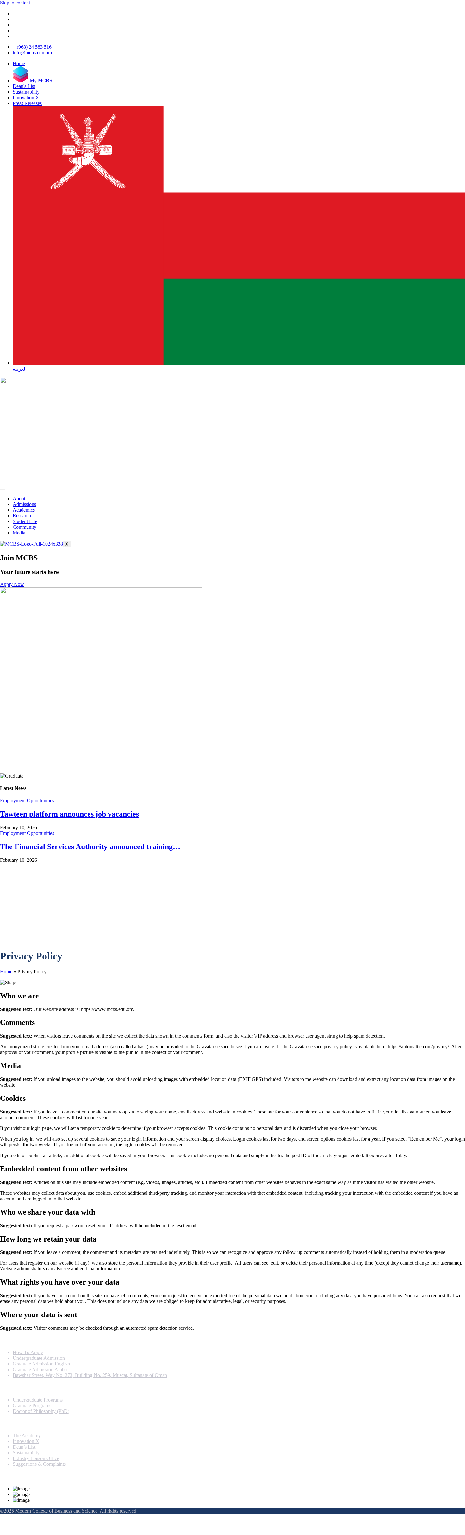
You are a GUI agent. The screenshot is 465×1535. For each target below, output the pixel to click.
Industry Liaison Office (36, 1458)
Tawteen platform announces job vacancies (69, 814)
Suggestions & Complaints (39, 1464)
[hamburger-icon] (2, 489)
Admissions (24, 504)
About (19, 498)
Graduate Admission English (41, 1363)
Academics (24, 510)
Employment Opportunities (27, 800)
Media (19, 532)
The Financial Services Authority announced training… (90, 846)
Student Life (25, 521)
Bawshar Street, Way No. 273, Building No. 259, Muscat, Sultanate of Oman (90, 1375)
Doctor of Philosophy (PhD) (41, 1411)
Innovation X (26, 1441)
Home (6, 971)
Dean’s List (24, 1447)
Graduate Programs (32, 1405)
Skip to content (15, 2)
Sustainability (26, 1452)
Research (22, 515)
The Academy (27, 1435)
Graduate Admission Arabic (40, 1369)
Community (24, 527)
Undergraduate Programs (38, 1399)
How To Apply (28, 1352)
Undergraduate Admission (39, 1358)
